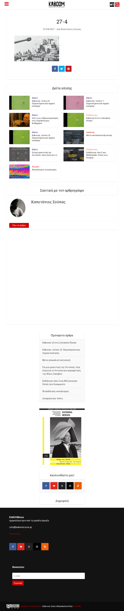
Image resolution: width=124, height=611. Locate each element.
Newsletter (18, 567)
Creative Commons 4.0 (31, 606)
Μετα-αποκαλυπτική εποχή (99, 135)
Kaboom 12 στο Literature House (98, 119)
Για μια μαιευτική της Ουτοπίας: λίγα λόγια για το (44, 153)
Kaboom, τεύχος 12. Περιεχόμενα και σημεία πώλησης (43, 138)
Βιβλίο (35, 97)
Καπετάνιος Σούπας (71, 29)
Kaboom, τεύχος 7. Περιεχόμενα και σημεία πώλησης (97, 103)
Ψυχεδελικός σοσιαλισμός (44, 169)
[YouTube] (54, 485)
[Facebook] (46, 485)
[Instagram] (70, 485)
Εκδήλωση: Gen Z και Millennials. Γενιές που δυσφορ (97, 155)
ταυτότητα (14, 533)
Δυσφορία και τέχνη (52, 398)
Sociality (77, 606)
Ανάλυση (90, 132)
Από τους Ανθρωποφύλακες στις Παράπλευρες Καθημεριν (45, 121)
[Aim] (78, 485)
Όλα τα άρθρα (19, 225)
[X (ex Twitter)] (62, 485)
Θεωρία (35, 166)
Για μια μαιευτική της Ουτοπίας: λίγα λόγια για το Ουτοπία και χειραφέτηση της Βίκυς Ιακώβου (61, 370)
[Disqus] (62, 279)
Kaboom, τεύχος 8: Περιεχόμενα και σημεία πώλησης (43, 103)
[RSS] (45, 546)
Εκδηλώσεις (92, 115)
